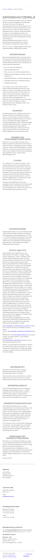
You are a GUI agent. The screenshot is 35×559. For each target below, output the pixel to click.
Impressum (5, 556)
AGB (15, 556)
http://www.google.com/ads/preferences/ (12, 340)
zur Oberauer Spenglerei (27, 555)
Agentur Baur (12, 555)
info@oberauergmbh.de (8, 496)
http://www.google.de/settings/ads (19, 335)
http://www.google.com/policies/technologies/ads (19, 331)
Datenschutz (10, 556)
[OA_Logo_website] (14, 3)
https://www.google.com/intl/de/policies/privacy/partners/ (16, 326)
